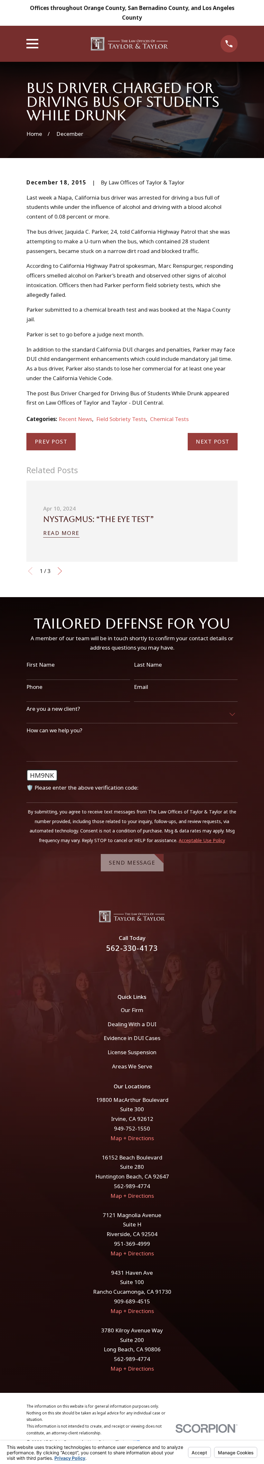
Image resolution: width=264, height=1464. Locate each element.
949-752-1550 (132, 1128)
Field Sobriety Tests (121, 419)
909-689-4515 (132, 1301)
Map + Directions (132, 1138)
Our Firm (132, 1010)
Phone (34, 687)
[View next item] (60, 571)
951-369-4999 (132, 1243)
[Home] (129, 43)
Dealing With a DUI (132, 1024)
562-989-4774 (132, 1186)
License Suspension (132, 1052)
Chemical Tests (169, 419)
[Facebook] (123, 969)
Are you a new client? (53, 709)
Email (141, 687)
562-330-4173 (132, 948)
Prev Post (51, 441)
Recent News (75, 419)
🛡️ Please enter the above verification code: (82, 787)
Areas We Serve (132, 1066)
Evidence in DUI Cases (132, 1038)
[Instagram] (141, 969)
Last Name (148, 665)
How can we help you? (54, 730)
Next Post (213, 441)
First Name (40, 665)
